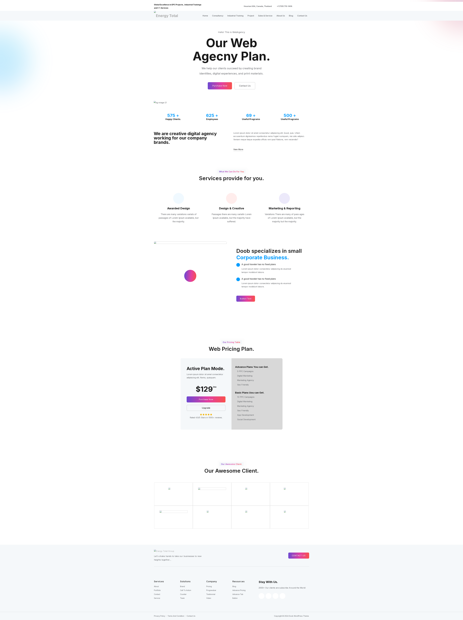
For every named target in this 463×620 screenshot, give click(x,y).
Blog (291, 15)
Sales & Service (265, 15)
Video (208, 598)
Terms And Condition (176, 616)
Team (182, 598)
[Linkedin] (304, 6)
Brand (182, 586)
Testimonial (210, 594)
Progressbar (211, 590)
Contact (157, 594)
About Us (280, 15)
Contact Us (302, 15)
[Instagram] (308, 6)
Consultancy (217, 15)
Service (157, 598)
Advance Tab (237, 594)
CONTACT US (299, 555)
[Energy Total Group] (167, 16)
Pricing (209, 586)
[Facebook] (296, 6)
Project (251, 15)
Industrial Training (235, 15)
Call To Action (185, 590)
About (156, 586)
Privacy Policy (159, 616)
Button (235, 598)
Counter (183, 594)
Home (205, 15)
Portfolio (157, 590)
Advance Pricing (238, 590)
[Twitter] (300, 6)
